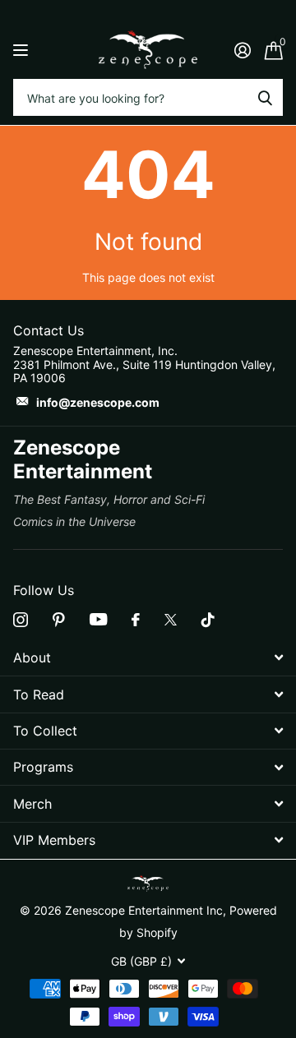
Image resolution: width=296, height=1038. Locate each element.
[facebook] (136, 619)
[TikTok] (208, 619)
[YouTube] (98, 619)
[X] (170, 619)
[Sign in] (242, 50)
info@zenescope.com (98, 402)
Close (148, 658)
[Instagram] (20, 619)
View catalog (22, 50)
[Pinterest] (59, 619)
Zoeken (265, 97)
